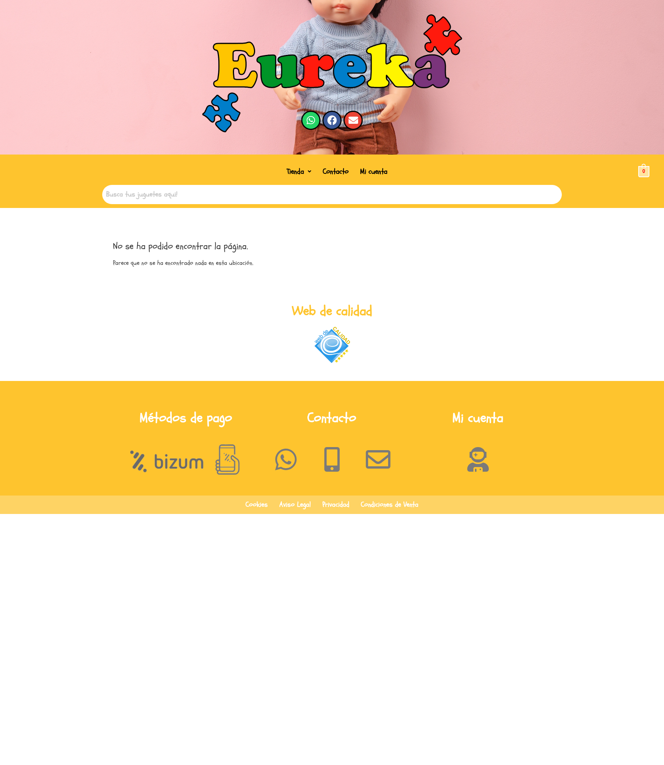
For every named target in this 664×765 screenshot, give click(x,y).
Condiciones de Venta (389, 504)
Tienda (295, 171)
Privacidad (335, 504)
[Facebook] (332, 120)
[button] (299, 171)
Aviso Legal (295, 504)
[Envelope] (353, 120)
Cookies (257, 504)
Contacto (336, 171)
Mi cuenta (373, 171)
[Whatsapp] (310, 120)
